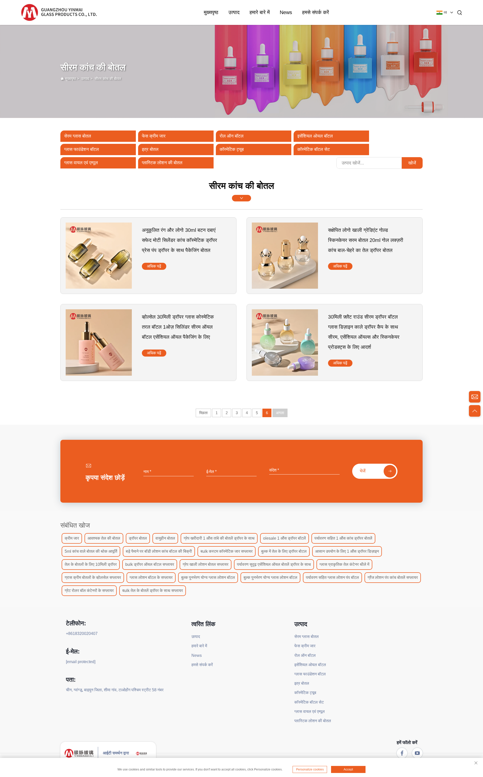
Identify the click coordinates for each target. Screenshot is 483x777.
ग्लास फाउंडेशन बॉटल (81, 149)
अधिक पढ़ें (154, 266)
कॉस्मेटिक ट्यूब (232, 149)
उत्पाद (233, 12)
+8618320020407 (82, 633)
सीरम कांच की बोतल (108, 78)
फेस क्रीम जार (154, 136)
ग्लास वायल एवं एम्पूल (81, 162)
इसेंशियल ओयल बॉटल (315, 136)
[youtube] (417, 753)
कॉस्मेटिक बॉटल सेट (313, 149)
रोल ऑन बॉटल (232, 136)
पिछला (203, 413)
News (286, 12)
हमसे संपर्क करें (315, 12)
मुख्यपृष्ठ (211, 12)
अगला (280, 413)
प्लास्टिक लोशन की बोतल (162, 162)
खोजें (412, 162)
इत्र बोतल (150, 149)
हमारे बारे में (260, 12)
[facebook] (402, 753)
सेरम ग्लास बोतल (77, 136)
